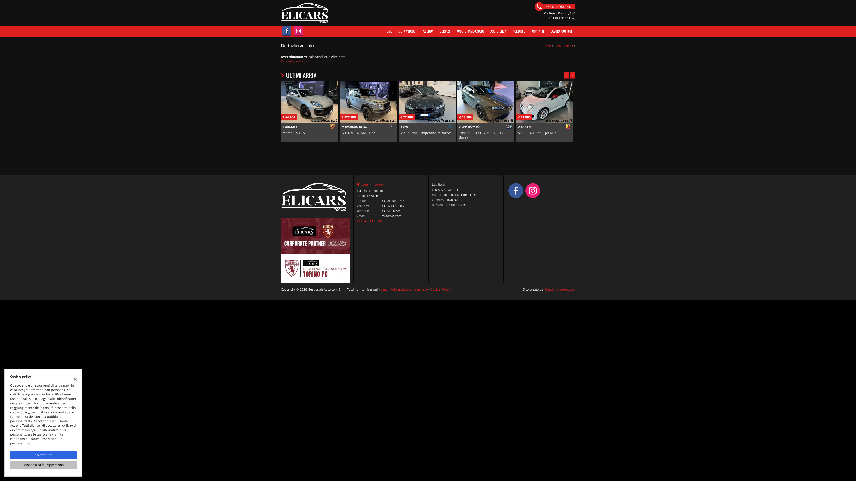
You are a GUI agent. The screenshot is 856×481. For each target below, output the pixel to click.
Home (388, 31)
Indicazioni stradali (371, 220)
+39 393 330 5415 (393, 206)
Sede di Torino (372, 185)
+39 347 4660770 (392, 211)
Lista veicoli (407, 31)
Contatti (538, 31)
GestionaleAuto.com (560, 289)
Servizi (445, 31)
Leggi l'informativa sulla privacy (404, 289)
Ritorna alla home (294, 61)
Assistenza (498, 31)
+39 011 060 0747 (393, 201)
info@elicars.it (391, 216)
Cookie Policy (440, 289)
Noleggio (519, 31)
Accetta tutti (44, 455)
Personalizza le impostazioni (43, 465)
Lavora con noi (561, 31)
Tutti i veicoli (563, 46)
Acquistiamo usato (470, 31)
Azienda (428, 31)
